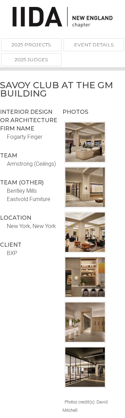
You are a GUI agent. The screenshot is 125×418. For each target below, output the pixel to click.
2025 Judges (31, 59)
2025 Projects (31, 45)
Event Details (94, 45)
